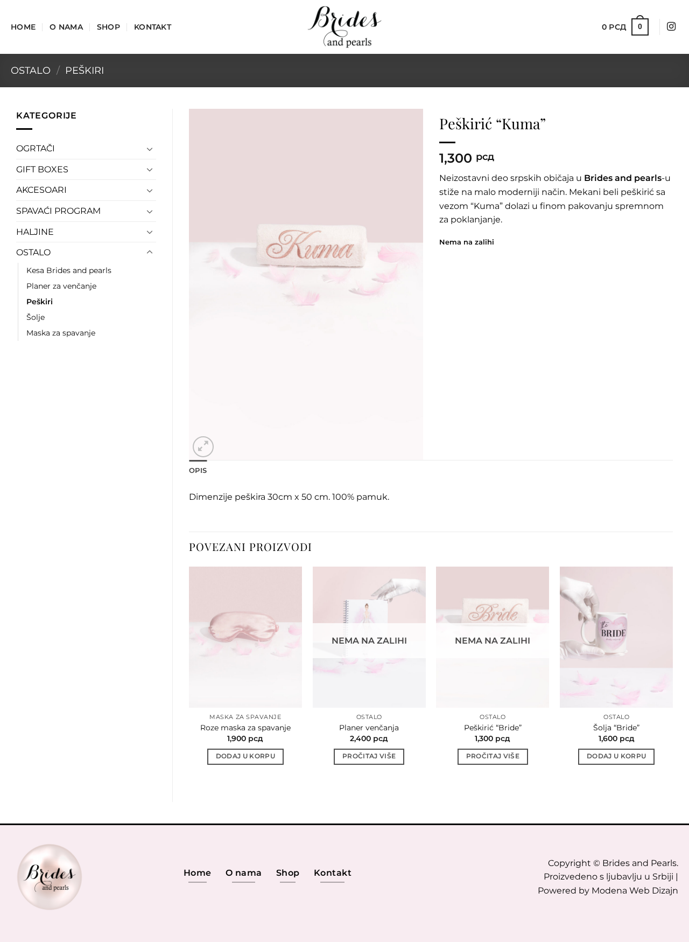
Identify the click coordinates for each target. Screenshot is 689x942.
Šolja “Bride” (616, 727)
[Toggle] (149, 148)
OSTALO (31, 70)
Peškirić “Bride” (493, 727)
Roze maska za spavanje (245, 727)
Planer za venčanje (61, 286)
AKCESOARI (41, 190)
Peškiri (84, 70)
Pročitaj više (369, 756)
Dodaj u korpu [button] (246, 756)
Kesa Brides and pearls (68, 270)
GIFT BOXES (42, 169)
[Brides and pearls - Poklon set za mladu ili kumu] (344, 27)
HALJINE (35, 232)
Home (23, 27)
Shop (108, 27)
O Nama (66, 27)
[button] (625, 27)
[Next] (672, 675)
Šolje (35, 317)
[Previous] (189, 675)
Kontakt (152, 27)
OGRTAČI (35, 148)
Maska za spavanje (60, 333)
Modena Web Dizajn (635, 890)
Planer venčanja (369, 727)
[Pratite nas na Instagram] (671, 27)
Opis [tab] (198, 470)
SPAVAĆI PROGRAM (58, 211)
